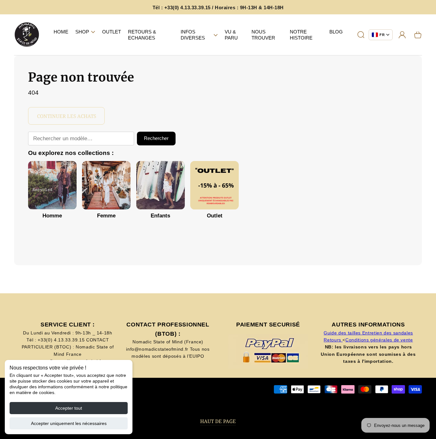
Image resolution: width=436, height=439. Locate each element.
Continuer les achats (66, 116)
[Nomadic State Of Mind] (26, 35)
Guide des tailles (343, 332)
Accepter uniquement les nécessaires (69, 423)
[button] (85, 32)
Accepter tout (68, 408)
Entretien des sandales (387, 332)
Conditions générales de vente (379, 339)
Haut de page (218, 421)
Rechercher (156, 138)
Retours (333, 339)
